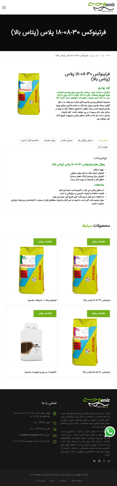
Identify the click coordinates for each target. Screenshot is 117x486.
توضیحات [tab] (102, 140)
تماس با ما (40, 480)
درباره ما (62, 480)
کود (102, 55)
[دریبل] (99, 461)
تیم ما (52, 480)
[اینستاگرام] (104, 461)
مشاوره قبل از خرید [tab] (29, 140)
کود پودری (94, 55)
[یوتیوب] (108, 461)
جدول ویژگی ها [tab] (85, 140)
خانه (108, 55)
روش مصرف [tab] (49, 140)
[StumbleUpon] (95, 461)
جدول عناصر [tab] (66, 140)
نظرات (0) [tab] (102, 147)
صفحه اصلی (76, 480)
